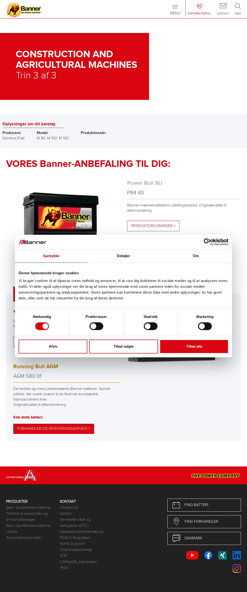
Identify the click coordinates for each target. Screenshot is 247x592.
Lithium (12, 531)
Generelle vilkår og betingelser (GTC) (75, 522)
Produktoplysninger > (153, 226)
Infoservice (69, 507)
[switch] (96, 326)
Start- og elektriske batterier (28, 507)
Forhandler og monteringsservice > (53, 428)
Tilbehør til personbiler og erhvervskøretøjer (27, 516)
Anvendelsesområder (23, 538)
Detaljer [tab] (123, 256)
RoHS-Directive (72, 544)
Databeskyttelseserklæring (81, 531)
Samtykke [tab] (51, 256)
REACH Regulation (75, 538)
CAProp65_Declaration (79, 562)
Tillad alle (194, 346)
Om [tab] (196, 256)
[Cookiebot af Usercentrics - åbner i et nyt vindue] (207, 242)
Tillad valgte (123, 346)
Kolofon (66, 513)
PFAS (64, 568)
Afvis (53, 346)
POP (63, 556)
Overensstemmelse (76, 550)
